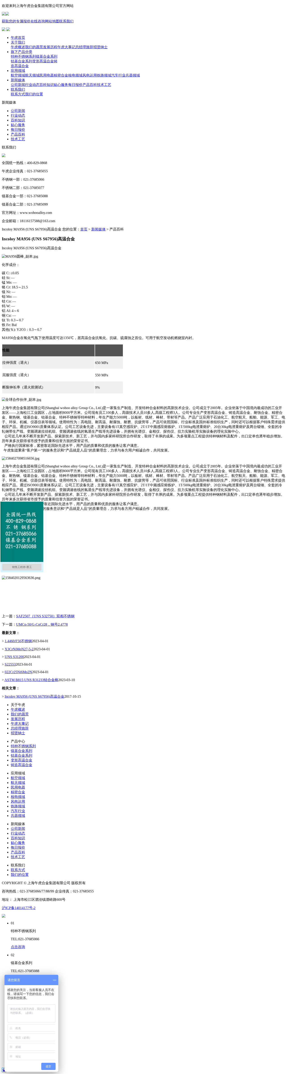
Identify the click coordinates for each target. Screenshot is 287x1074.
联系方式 (18, 870)
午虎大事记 (20, 723)
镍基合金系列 (21, 751)
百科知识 (18, 838)
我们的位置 (20, 875)
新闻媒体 (18, 80)
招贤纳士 (18, 733)
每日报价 (18, 847)
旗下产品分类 (21, 52)
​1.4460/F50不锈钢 (18, 641)
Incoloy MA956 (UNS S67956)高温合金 (34, 696)
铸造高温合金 (21, 765)
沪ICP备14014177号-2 (18, 908)
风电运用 (18, 801)
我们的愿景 (20, 714)
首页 (83, 229)
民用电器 (18, 787)
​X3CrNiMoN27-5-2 (19, 649)
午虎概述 (18, 709)
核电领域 (18, 797)
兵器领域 (18, 816)
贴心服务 (18, 843)
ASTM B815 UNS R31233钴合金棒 (31, 680)
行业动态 (18, 833)
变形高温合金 (21, 760)
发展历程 (18, 719)
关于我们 (18, 42)
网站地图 (52, 21)
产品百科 (18, 852)
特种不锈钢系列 (23, 746)
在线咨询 (37, 21)
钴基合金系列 (21, 755)
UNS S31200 (14, 657)
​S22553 (10, 664)
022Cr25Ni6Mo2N (18, 672)
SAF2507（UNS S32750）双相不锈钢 (45, 616)
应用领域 (18, 70)
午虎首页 (18, 37)
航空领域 (18, 778)
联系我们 (66, 21)
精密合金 (18, 792)
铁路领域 (18, 806)
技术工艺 (18, 857)
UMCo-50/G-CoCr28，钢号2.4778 (42, 624)
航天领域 (18, 783)
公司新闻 (18, 829)
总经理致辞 (20, 728)
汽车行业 (18, 811)
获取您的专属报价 (16, 21)
